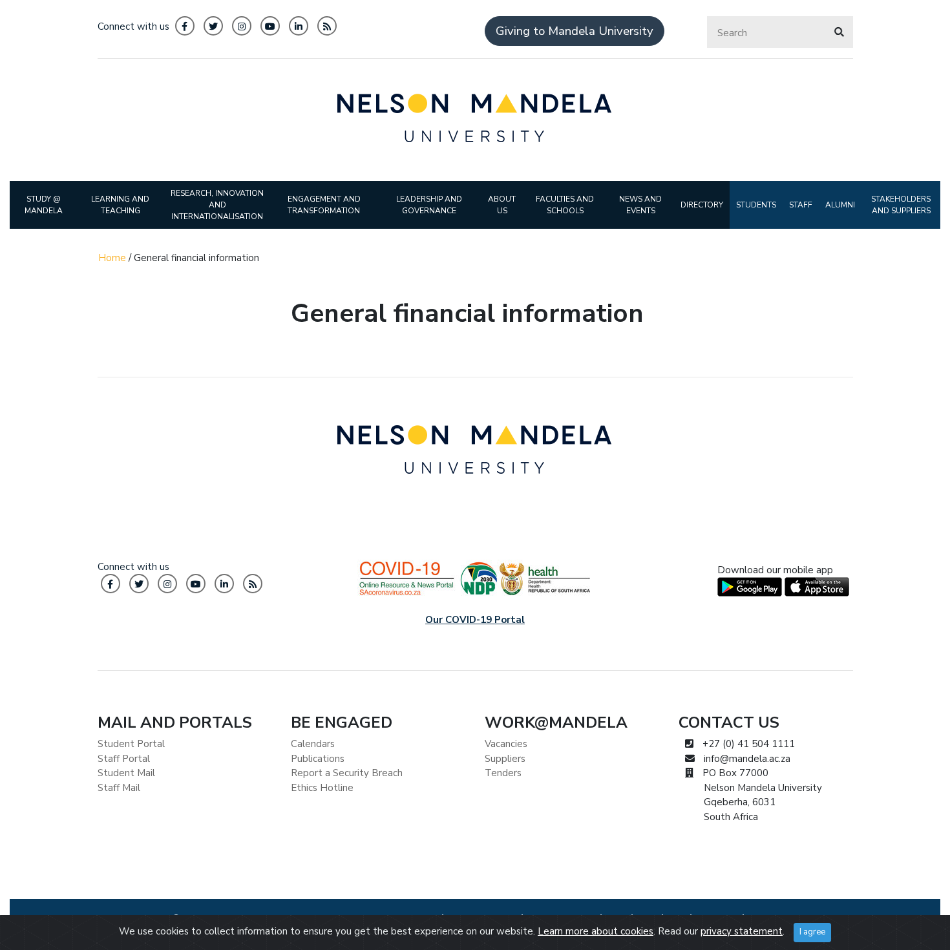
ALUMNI (840, 205)
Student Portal (131, 743)
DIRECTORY (702, 205)
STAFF (800, 205)
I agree (812, 932)
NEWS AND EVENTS (640, 205)
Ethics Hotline (322, 787)
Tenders (503, 772)
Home (112, 257)
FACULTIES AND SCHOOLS (565, 205)
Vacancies (506, 743)
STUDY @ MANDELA (44, 205)
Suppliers (505, 758)
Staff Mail (119, 787)
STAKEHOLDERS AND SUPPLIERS (901, 205)
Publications (317, 758)
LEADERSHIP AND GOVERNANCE (429, 205)
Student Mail (126, 772)
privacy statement (742, 931)
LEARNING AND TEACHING (120, 205)
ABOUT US (502, 205)
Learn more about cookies (595, 931)
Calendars (313, 743)
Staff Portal (124, 758)
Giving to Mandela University (574, 31)
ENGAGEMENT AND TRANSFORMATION (324, 205)
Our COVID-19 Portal (475, 619)
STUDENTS (756, 205)
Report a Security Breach (347, 772)
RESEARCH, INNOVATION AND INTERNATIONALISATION (217, 205)
